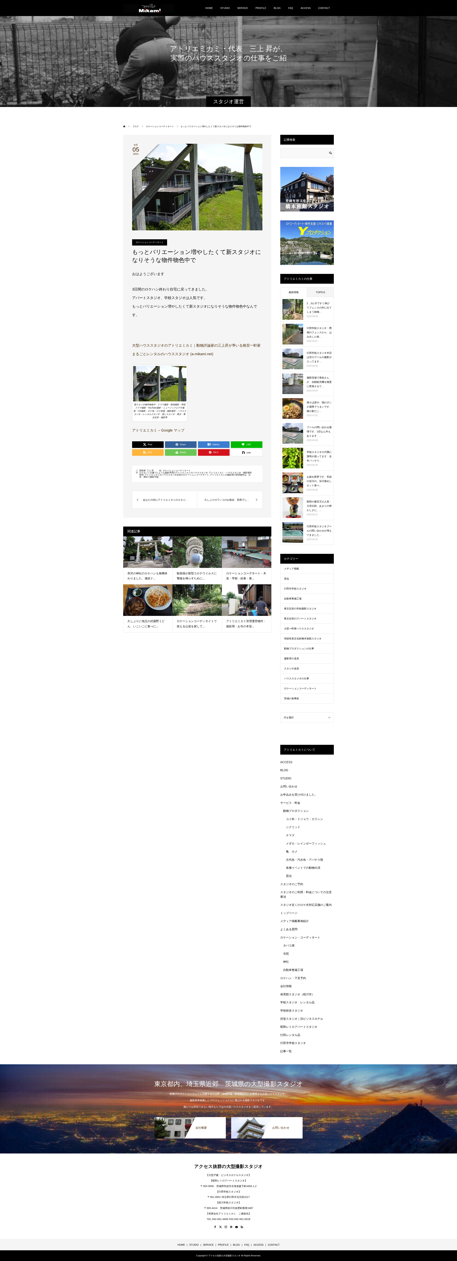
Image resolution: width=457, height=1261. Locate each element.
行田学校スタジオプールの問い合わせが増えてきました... (319, 530)
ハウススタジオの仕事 (296, 678)
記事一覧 (286, 1051)
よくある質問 (288, 929)
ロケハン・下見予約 (293, 978)
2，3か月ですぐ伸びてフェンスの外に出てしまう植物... (319, 307)
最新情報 (294, 292)
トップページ (288, 913)
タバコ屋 (289, 945)
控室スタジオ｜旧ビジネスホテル (301, 1018)
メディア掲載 (291, 568)
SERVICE (242, 8)
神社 (286, 961)
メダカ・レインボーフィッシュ (306, 843)
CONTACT (324, 8)
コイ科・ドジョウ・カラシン (304, 819)
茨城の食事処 (291, 698)
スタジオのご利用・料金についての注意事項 (306, 894)
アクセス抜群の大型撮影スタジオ (228, 1166)
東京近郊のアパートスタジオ (300, 618)
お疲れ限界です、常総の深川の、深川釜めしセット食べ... (319, 481)
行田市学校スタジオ (295, 588)
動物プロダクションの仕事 (299, 648)
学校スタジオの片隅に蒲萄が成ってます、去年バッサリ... (319, 456)
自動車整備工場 (293, 598)
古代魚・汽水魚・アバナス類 (304, 859)
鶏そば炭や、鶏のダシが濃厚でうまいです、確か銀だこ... (319, 406)
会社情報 (286, 986)
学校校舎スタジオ (291, 1010)
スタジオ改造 (291, 668)
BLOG (277, 8)
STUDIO (225, 8)
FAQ (290, 8)
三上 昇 (150, 470)
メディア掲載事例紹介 (294, 921)
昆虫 (286, 578)
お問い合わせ (288, 786)
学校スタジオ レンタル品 (297, 1002)
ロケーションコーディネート (150, 242)
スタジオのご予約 (291, 884)
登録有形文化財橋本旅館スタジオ (303, 638)
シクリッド (293, 827)
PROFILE (260, 8)
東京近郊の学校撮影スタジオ (300, 608)
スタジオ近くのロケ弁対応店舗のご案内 (306, 904)
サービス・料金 (290, 802)
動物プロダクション (296, 810)
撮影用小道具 (291, 658)
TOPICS (320, 292)
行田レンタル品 (290, 1035)
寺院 (286, 953)
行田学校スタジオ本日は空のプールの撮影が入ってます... (319, 357)
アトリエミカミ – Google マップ (158, 430)
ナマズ (291, 835)
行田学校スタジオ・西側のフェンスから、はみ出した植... (319, 332)
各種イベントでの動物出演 (303, 867)
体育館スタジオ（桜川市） (297, 994)
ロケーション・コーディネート (300, 937)
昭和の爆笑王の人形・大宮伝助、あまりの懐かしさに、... (319, 506)
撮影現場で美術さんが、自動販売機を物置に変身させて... (319, 382)
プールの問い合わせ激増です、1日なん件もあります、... (319, 431)
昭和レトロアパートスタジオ (298, 1026)
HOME (209, 8)
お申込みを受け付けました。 (298, 794)
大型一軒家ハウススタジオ (299, 628)
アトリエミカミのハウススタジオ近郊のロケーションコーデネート (177, 475)
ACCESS (306, 8)
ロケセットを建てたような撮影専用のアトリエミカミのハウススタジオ (173, 472)
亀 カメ (291, 851)
